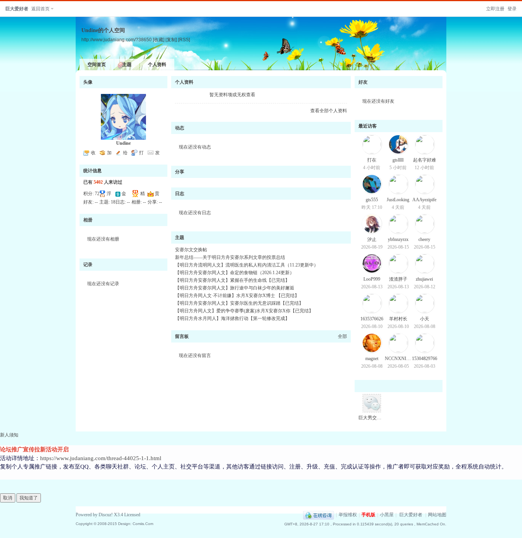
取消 (7, 498)
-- (96, 202)
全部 (342, 336)
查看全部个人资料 (328, 110)
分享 (179, 171)
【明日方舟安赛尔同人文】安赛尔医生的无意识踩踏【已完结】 (239, 303)
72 (97, 193)
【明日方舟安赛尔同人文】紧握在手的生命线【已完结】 (232, 280)
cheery (424, 239)
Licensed (132, 514)
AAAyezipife (424, 199)
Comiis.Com (143, 524)
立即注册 (495, 8)
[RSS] (184, 39)
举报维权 (348, 514)
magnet (371, 358)
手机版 (368, 514)
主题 (126, 64)
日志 (179, 193)
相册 (87, 220)
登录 (512, 8)
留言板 (182, 336)
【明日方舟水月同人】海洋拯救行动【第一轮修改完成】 (232, 318)
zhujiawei (424, 279)
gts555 (372, 199)
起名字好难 (424, 160)
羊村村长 (398, 319)
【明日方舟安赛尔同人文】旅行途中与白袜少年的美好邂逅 (234, 288)
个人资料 (157, 64)
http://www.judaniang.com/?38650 (116, 39)
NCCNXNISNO (400, 358)
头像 (87, 82)
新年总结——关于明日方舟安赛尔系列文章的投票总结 (230, 257)
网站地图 (437, 514)
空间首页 (97, 64)
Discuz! (106, 514)
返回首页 (40, 8)
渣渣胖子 (398, 279)
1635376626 (371, 319)
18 (113, 202)
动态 (179, 128)
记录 (87, 264)
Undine (123, 143)
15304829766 (424, 358)
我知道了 (28, 498)
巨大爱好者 (16, 8)
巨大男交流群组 (374, 417)
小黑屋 (387, 514)
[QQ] (318, 514)
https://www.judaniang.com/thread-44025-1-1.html (100, 458)
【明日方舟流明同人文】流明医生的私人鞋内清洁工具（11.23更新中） (246, 265)
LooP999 (371, 279)
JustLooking (398, 199)
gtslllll (398, 160)
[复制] (171, 39)
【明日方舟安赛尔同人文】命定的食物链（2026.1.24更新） (234, 272)
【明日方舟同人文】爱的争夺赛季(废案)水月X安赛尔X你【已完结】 (244, 310)
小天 (424, 319)
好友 (363, 82)
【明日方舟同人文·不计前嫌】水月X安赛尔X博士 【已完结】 (237, 295)
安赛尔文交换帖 (191, 249)
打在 (371, 160)
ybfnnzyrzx (398, 239)
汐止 (371, 239)
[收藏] (158, 39)
